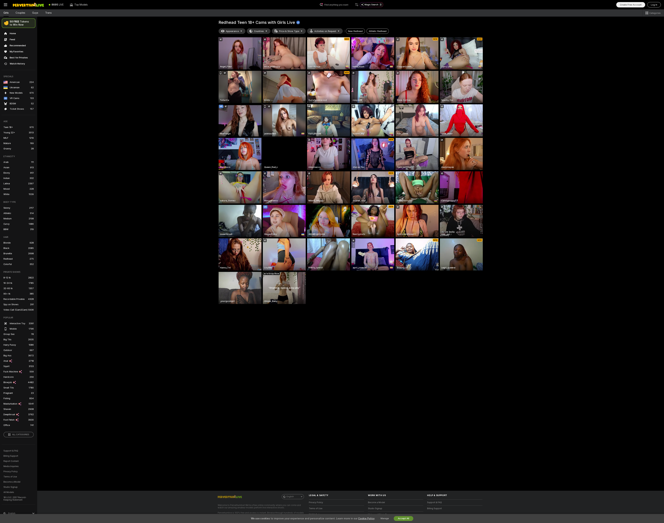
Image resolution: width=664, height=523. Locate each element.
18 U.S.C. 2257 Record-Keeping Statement (14, 498)
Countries (259, 31)
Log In (654, 4)
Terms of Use (10, 477)
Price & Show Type (289, 31)
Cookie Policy (366, 518)
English (290, 496)
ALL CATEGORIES (20, 434)
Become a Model (11, 482)
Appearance (232, 31)
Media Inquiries (11, 466)
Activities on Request (325, 31)
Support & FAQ (10, 451)
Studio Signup (10, 487)
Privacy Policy (10, 471)
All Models (8, 492)
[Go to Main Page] (28, 4)
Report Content (11, 461)
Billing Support (10, 456)
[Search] (356, 4)
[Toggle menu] (5, 4)
